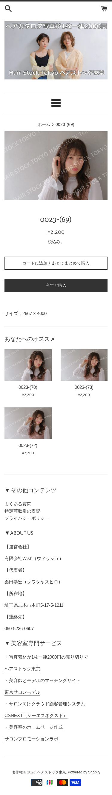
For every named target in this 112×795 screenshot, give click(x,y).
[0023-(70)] (28, 365)
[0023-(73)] (84, 365)
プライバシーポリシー (26, 518)
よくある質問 (17, 503)
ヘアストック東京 (22, 668)
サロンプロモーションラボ (31, 738)
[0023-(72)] (28, 423)
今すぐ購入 (56, 285)
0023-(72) (28, 445)
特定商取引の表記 (22, 511)
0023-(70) (28, 387)
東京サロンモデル (22, 692)
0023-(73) (84, 387)
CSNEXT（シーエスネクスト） (35, 715)
